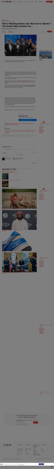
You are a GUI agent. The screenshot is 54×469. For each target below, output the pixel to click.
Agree (41, 464)
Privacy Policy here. (21, 464)
